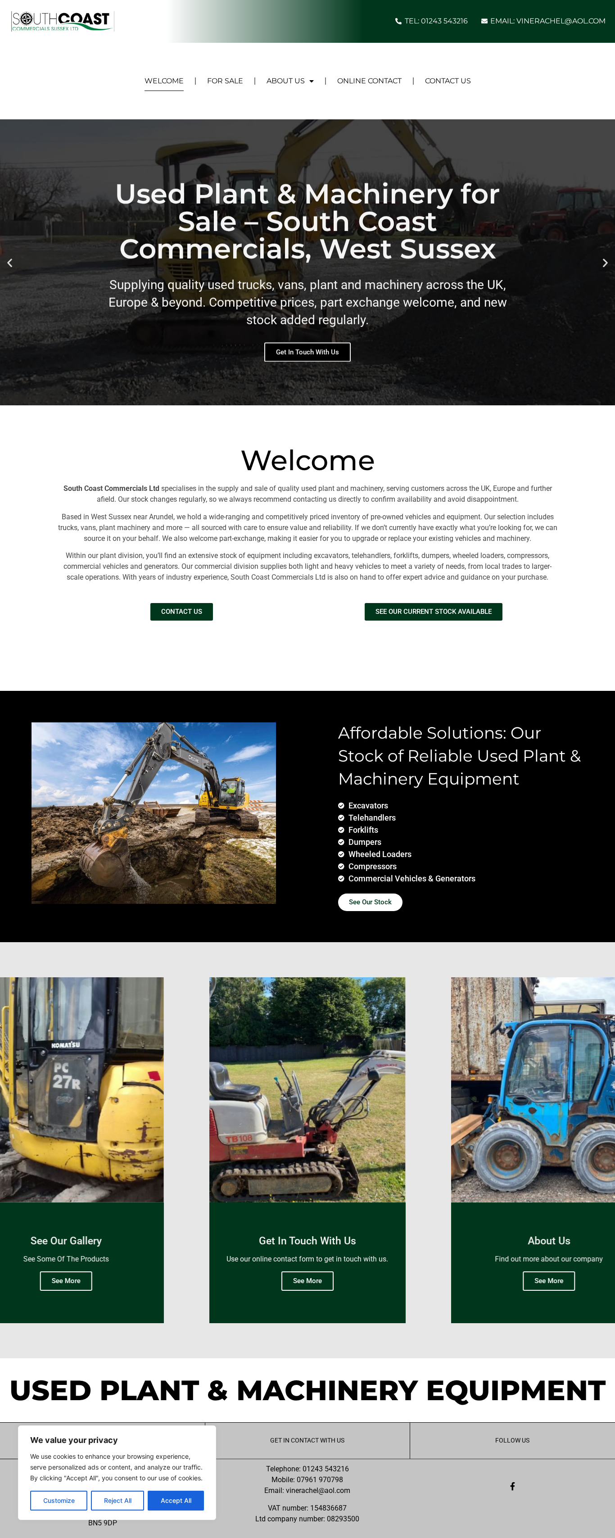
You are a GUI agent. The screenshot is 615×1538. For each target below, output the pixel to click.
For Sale (225, 81)
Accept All (176, 1500)
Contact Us (448, 81)
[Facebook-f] (512, 1486)
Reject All (117, 1500)
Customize (59, 1500)
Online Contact (369, 81)
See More (66, 1281)
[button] (9, 262)
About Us (286, 81)
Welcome (164, 81)
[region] (117, 1472)
